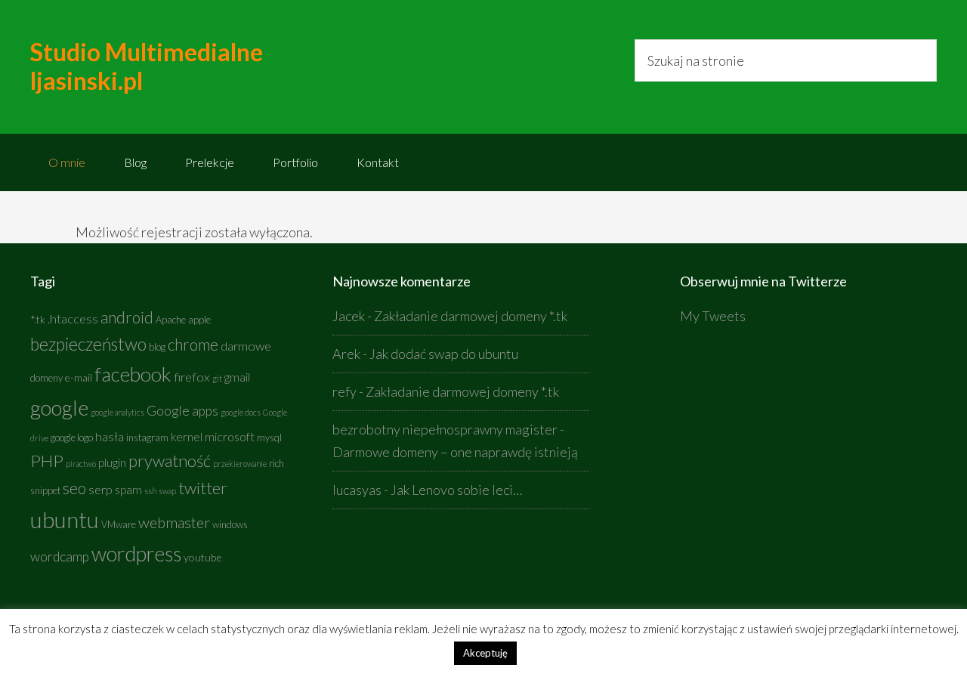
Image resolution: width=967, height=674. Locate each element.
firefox (192, 377)
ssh (150, 491)
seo (74, 488)
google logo (72, 438)
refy (344, 391)
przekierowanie (240, 463)
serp (100, 489)
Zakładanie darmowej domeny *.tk (470, 316)
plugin (112, 462)
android (126, 317)
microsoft (230, 437)
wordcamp (59, 556)
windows (230, 524)
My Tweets (713, 316)
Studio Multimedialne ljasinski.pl (146, 66)
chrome (193, 344)
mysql (269, 438)
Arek (346, 353)
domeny (46, 378)
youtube (203, 557)
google (59, 407)
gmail (237, 377)
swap (167, 491)
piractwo (81, 463)
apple (199, 320)
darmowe (246, 346)
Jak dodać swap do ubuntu (443, 353)
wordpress (136, 553)
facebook (132, 374)
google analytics (117, 412)
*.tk (37, 319)
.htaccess (73, 318)
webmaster (174, 522)
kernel (186, 437)
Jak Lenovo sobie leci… (456, 489)
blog (157, 347)
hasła (109, 436)
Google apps (182, 411)
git (217, 378)
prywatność (169, 460)
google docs (241, 412)
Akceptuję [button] (485, 653)
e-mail (78, 377)
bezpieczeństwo (88, 343)
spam (128, 489)
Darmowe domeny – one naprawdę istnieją (455, 452)
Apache (171, 320)
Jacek (348, 316)
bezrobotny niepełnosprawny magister (445, 429)
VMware (118, 524)
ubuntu (64, 519)
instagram (147, 438)
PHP (46, 460)
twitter (202, 488)
